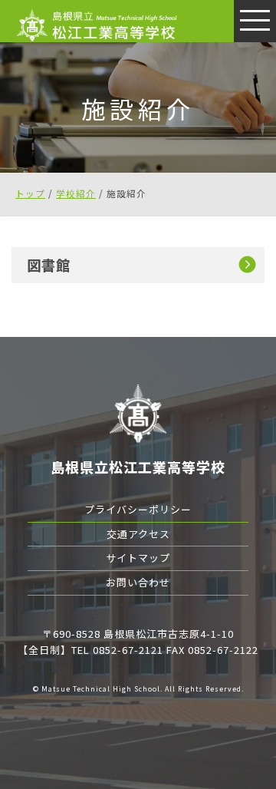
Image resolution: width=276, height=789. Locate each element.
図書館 (49, 265)
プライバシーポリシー (138, 509)
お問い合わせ (138, 582)
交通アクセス (138, 534)
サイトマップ (138, 557)
